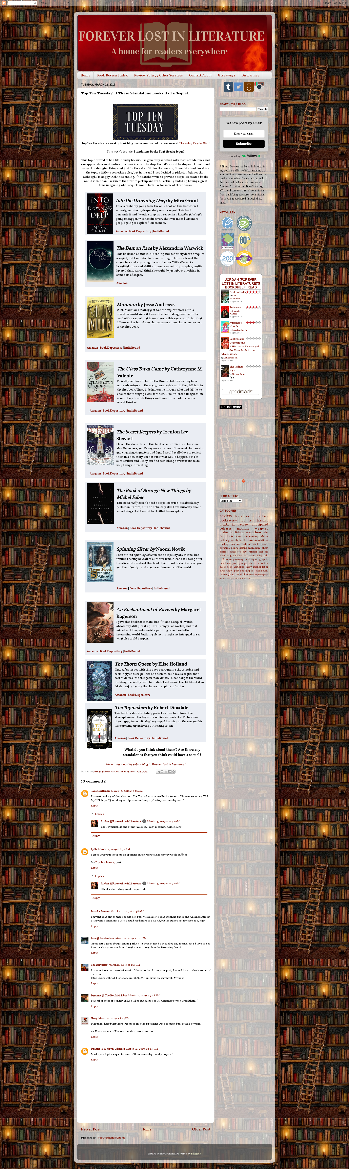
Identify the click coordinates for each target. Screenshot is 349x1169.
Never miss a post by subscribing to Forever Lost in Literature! (145, 765)
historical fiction (232, 532)
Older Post (201, 1129)
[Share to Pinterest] (173, 772)
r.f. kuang (249, 555)
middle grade (227, 540)
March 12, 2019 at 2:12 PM (131, 938)
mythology (226, 570)
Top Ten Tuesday (105, 862)
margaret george (237, 563)
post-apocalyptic (243, 570)
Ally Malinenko (234, 297)
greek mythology (257, 574)
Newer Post (91, 1129)
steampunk (262, 570)
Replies (99, 814)
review (226, 516)
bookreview (228, 520)
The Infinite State (236, 369)
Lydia (94, 849)
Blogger (196, 1154)
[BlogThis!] (162, 772)
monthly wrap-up (252, 529)
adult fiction (260, 544)
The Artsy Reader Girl (193, 143)
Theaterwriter (99, 965)
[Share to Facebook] (170, 772)
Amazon (122, 231)
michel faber (260, 567)
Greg (94, 1018)
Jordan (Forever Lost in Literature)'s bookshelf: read (241, 283)
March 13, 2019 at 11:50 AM (163, 821)
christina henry (229, 548)
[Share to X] (166, 772)
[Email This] (158, 772)
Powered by (234, 156)
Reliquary (235, 307)
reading (224, 544)
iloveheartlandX (100, 791)
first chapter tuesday (232, 536)
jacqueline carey (242, 567)
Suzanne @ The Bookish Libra (109, 996)
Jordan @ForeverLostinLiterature (121, 821)
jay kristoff (250, 552)
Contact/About (200, 75)
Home (85, 75)
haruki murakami (249, 548)
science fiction (240, 544)
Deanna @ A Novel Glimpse (108, 1049)
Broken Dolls (237, 292)
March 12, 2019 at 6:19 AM (127, 791)
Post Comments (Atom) (111, 1138)
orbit (265, 533)
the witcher (241, 574)
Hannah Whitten (234, 312)
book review (245, 516)
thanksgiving (227, 574)
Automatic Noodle (235, 325)
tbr (237, 540)
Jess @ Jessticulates (102, 938)
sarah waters (244, 578)
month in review (234, 524)
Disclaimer (250, 75)
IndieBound (161, 231)
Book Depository (140, 231)
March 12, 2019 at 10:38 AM (127, 911)
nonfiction (253, 532)
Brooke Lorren (100, 911)
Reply (94, 806)
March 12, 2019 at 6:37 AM (114, 849)
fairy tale (262, 555)
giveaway (238, 559)
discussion (235, 552)
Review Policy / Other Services (158, 75)
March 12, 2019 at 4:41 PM (124, 965)
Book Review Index (112, 75)
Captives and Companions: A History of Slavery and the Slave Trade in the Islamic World (240, 346)
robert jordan (231, 578)
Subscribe (244, 143)
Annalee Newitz (239, 330)
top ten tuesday (254, 520)
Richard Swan (238, 374)
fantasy (263, 516)
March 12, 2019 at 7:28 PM (144, 996)
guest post (226, 567)
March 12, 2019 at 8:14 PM (113, 1018)
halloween (226, 559)
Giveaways (226, 75)
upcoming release (257, 536)
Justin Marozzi (230, 357)
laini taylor (251, 559)
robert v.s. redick (258, 563)
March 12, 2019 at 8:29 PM (142, 1049)
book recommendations (254, 540)
